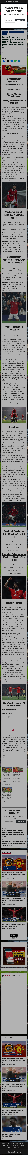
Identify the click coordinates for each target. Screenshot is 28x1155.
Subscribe (20, 20)
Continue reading (14, 25)
